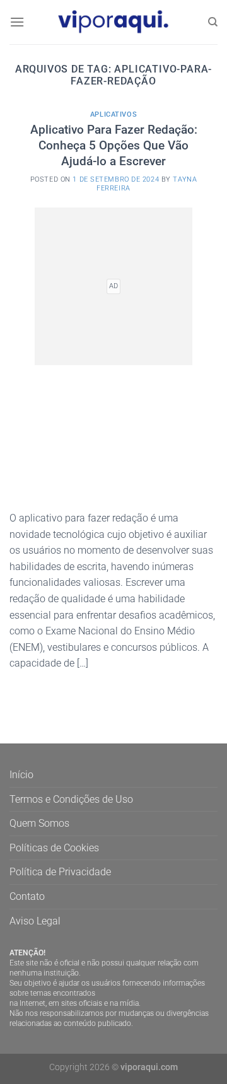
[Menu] (17, 21)
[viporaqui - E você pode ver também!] (113, 22)
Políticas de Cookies (54, 848)
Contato (27, 896)
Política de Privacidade (60, 872)
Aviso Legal (35, 921)
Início (21, 775)
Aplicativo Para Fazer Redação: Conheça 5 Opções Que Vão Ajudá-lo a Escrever (113, 145)
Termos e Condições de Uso (71, 799)
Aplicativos (113, 114)
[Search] (213, 22)
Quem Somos (39, 823)
